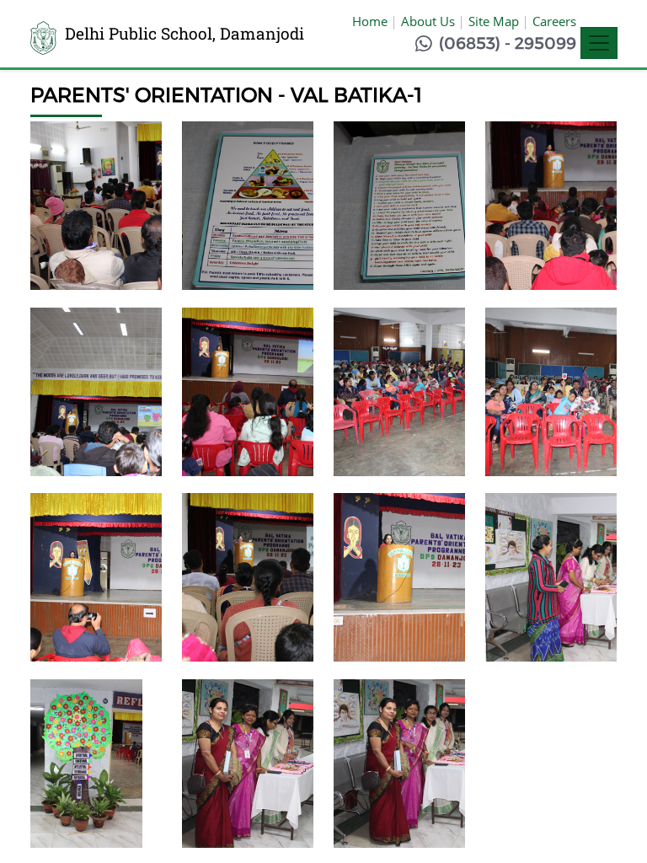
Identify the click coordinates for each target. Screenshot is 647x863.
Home (370, 21)
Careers (554, 21)
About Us (428, 21)
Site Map (493, 21)
